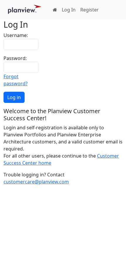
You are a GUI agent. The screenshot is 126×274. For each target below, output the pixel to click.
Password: (15, 58)
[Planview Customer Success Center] (25, 9)
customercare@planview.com (36, 181)
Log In (69, 9)
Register (89, 9)
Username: (16, 35)
